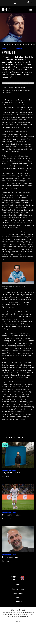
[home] (15, 9)
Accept (18, 622)
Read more (26, 616)
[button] (31, 9)
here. (10, 93)
